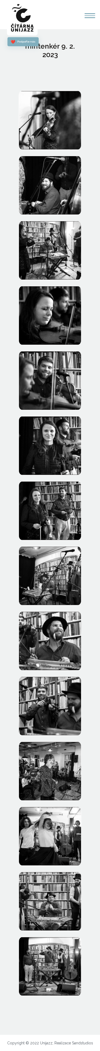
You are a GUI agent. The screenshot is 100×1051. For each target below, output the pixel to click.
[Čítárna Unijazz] (22, 18)
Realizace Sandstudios (73, 1043)
